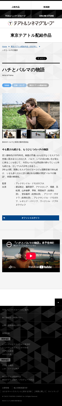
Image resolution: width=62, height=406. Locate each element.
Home (4, 46)
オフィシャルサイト (31, 218)
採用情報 (6, 333)
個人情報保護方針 (21, 388)
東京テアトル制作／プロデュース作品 (18, 380)
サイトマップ (53, 391)
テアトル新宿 (7, 351)
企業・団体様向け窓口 (11, 325)
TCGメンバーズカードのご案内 (15, 310)
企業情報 (5, 388)
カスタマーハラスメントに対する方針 (17, 391)
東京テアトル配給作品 (11, 376)
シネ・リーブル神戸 (10, 368)
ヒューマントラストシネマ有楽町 (16, 344)
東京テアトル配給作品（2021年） (24, 46)
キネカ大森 (7, 354)
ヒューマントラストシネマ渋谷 (15, 347)
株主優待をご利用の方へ (12, 317)
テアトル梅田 (7, 365)
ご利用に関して (40, 391)
